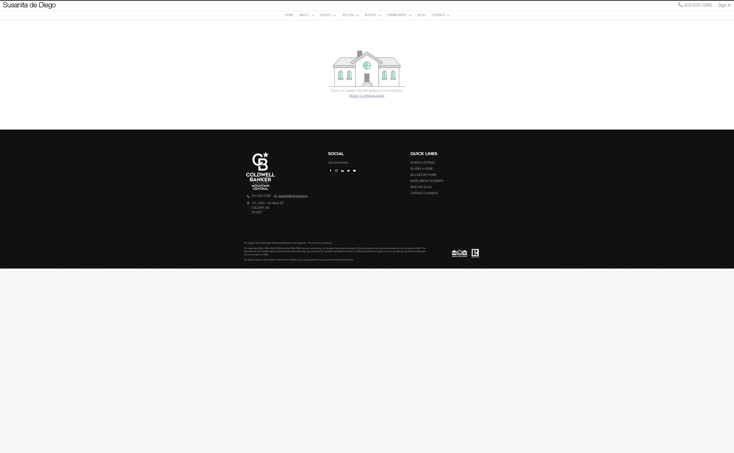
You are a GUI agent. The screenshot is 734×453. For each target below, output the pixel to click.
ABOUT (304, 15)
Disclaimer (327, 243)
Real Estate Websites (271, 243)
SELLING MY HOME (423, 175)
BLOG (421, 15)
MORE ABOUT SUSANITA (426, 181)
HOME (289, 15)
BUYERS (370, 15)
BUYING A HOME (421, 169)
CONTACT (438, 15)
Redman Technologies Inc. (295, 243)
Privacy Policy (315, 243)
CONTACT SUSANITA (424, 193)
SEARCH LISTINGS (422, 163)
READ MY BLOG (421, 187)
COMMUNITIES (397, 15)
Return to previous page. (367, 96)
